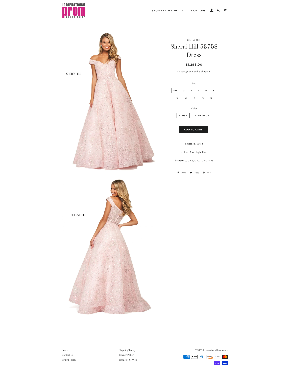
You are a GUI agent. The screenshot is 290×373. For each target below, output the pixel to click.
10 (177, 97)
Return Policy (69, 359)
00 (175, 90)
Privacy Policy (126, 354)
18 (211, 97)
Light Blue (201, 115)
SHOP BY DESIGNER (166, 10)
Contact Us (67, 354)
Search (65, 350)
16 (202, 97)
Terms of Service (128, 359)
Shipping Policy (127, 350)
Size (194, 83)
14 (194, 97)
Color (194, 108)
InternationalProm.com (215, 350)
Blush (183, 115)
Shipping (182, 71)
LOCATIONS (197, 10)
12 (185, 97)
